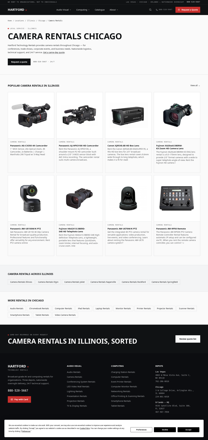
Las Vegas (131, 2)
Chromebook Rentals (39, 308)
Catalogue (100, 9)
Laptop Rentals (103, 308)
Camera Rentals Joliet (74, 282)
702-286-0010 (162, 381)
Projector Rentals (165, 308)
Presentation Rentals (77, 396)
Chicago (143, 2)
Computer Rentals (63, 308)
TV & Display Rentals (77, 405)
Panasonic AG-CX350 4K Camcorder (29, 145)
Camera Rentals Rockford (134, 282)
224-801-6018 (162, 397)
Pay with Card (21, 399)
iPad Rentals (84, 308)
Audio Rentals (16, 308)
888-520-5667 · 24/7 (44, 62)
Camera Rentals (74, 376)
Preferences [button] (26, 431)
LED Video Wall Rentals (78, 386)
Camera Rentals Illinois (21, 282)
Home (10, 21)
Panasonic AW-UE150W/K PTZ (25, 228)
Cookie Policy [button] (85, 428)
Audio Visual (62, 9)
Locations (19, 21)
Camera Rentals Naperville (103, 282)
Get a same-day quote (54, 52)
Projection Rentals (75, 400)
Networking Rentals (120, 391)
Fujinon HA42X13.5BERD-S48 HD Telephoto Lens (72, 230)
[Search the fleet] (150, 9)
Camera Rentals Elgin (48, 282)
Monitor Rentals (123, 308)
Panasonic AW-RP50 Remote (171, 228)
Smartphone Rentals (20, 315)
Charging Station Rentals (123, 372)
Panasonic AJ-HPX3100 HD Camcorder (79, 145)
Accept (188, 430)
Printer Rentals (144, 308)
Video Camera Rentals (65, 315)
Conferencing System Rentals (81, 381)
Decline (165, 430)
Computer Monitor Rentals (124, 386)
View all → (195, 85)
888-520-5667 (193, 2)
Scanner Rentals (186, 308)
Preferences (141, 430)
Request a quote (19, 62)
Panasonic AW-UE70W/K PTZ (122, 228)
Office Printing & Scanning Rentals (127, 396)
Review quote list (187, 339)
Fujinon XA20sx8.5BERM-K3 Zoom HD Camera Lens (169, 147)
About (113, 9)
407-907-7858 (162, 412)
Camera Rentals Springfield (165, 282)
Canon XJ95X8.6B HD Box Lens (123, 145)
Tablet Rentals (42, 315)
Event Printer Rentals (121, 381)
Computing (81, 9)
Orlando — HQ (162, 402)
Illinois (31, 21)
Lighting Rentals (75, 391)
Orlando (154, 2)
